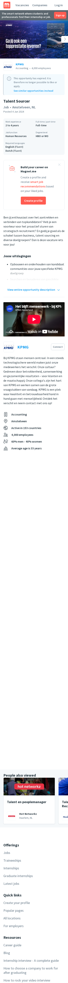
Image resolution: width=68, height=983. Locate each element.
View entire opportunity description (31, 289)
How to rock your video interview (26, 980)
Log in (59, 5)
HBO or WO (42, 136)
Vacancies (22, 5)
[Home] (7, 5)
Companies (39, 5)
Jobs (6, 853)
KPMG (20, 64)
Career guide (12, 945)
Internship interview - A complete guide (31, 960)
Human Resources (16, 136)
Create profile (33, 200)
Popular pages (13, 910)
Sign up (60, 15)
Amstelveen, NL (24, 107)
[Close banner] (59, 165)
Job (6, 107)
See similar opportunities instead (33, 90)
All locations (12, 918)
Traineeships (12, 860)
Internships (11, 868)
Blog (6, 953)
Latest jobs (11, 883)
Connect (58, 346)
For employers (13, 926)
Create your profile (16, 903)
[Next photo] (61, 39)
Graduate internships (18, 876)
